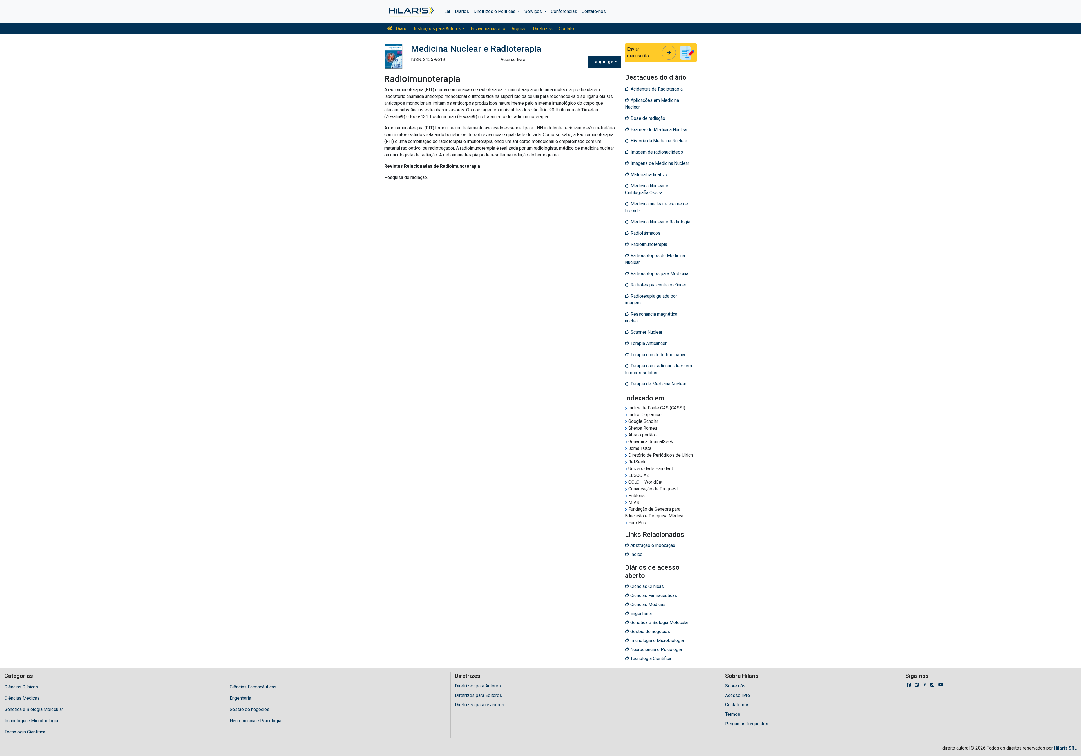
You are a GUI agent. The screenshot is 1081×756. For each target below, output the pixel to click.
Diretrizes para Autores (478, 685)
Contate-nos (594, 11)
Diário (401, 28)
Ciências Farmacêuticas (253, 687)
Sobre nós (735, 685)
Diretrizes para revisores (479, 704)
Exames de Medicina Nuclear (658, 129)
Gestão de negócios (249, 709)
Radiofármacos (644, 233)
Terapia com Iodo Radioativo (658, 354)
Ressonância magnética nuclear (651, 317)
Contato (566, 28)
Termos (732, 714)
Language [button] (602, 61)
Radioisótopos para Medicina (658, 273)
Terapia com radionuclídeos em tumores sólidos (658, 369)
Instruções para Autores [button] (437, 28)
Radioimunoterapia (648, 244)
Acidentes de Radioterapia (656, 89)
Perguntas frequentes (746, 723)
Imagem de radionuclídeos (656, 152)
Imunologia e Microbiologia (31, 720)
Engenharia (240, 698)
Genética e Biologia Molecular (34, 709)
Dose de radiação (647, 118)
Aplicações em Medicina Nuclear (652, 104)
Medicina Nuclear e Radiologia (659, 222)
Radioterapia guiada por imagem (651, 299)
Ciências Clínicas (21, 687)
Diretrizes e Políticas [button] (495, 11)
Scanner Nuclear (645, 332)
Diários (462, 11)
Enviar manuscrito (488, 28)
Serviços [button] (533, 11)
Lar (447, 11)
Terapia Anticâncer (648, 343)
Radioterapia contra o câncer (657, 285)
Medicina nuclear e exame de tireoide (656, 207)
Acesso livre (737, 695)
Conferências (564, 11)
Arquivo (519, 28)
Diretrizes (543, 28)
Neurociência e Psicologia (255, 720)
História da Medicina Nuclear (658, 140)
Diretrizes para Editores (478, 695)
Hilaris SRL (1065, 748)
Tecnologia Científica (25, 732)
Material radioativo (648, 174)
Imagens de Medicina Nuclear (659, 163)
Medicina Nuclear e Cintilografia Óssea (646, 189)
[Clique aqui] (410, 12)
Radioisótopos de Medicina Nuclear (655, 259)
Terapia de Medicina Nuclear (657, 384)
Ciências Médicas (22, 698)
